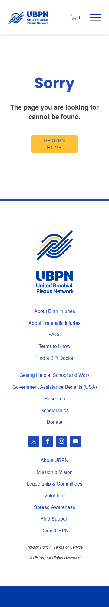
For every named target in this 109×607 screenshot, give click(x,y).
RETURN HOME (54, 144)
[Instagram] (61, 441)
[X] (33, 441)
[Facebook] (47, 441)
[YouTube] (75, 441)
